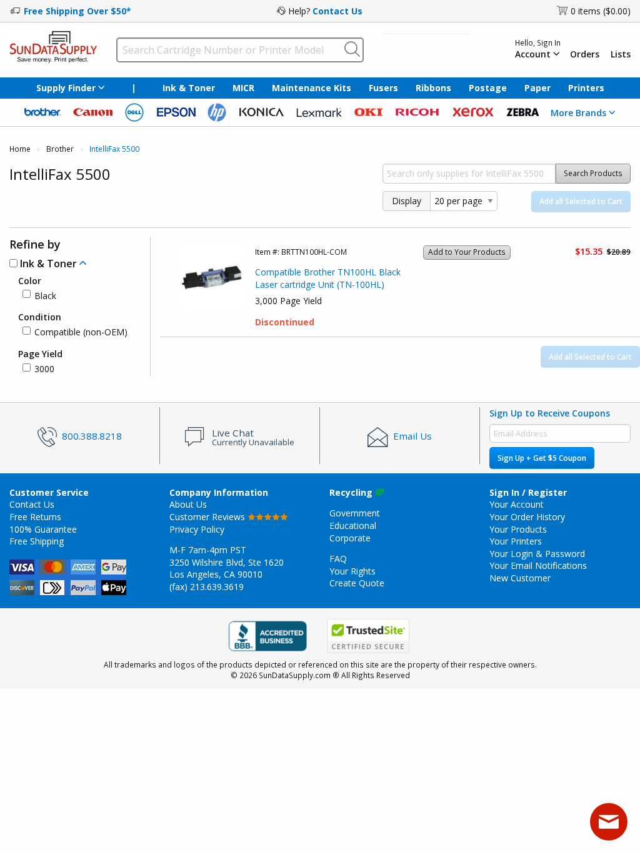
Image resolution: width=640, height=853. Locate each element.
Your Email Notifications (538, 565)
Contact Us (337, 11)
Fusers (383, 88)
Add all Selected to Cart (580, 201)
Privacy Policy (196, 529)
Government (354, 513)
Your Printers (515, 541)
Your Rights (352, 571)
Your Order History (527, 517)
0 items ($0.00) (601, 11)
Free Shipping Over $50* (77, 11)
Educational (352, 525)
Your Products (518, 529)
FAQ (338, 559)
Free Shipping (36, 541)
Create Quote (356, 583)
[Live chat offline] (609, 822)
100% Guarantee (43, 529)
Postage (488, 88)
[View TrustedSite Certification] (368, 636)
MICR (243, 88)
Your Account (516, 504)
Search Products (593, 173)
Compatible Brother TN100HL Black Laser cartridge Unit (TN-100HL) (328, 278)
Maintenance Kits (311, 88)
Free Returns (35, 517)
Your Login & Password (537, 554)
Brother (60, 149)
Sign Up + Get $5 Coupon (542, 458)
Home (20, 149)
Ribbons (433, 88)
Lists (621, 54)
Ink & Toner (188, 88)
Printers (586, 88)
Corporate (350, 538)
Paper (537, 88)
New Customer (520, 578)
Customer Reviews (208, 517)
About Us (188, 504)
